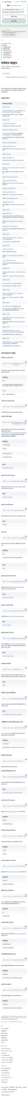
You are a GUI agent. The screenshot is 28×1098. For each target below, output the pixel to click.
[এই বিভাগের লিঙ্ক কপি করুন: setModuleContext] (15, 922)
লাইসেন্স (25, 1087)
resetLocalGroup (7, 249)
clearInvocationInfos (9, 123)
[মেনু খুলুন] (2, 1)
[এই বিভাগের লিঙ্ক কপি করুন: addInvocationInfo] (15, 358)
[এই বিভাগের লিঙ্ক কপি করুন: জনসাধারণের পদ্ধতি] (17, 353)
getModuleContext (7, 202)
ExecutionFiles (11, 188)
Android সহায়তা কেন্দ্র (5, 1068)
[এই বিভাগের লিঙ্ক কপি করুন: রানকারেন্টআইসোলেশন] (17, 771)
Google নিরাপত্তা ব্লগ (5, 1055)
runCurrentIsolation (8, 260)
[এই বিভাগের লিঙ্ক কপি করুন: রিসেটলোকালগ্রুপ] (13, 755)
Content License (19, 1016)
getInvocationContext (9, 180)
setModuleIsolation (8, 330)
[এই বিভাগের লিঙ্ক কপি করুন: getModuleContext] (15, 632)
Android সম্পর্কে (4, 1087)
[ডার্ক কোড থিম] (26, 362)
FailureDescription (12, 129)
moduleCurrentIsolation (9, 226)
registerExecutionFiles (9, 237)
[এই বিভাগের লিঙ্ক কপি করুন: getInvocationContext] (17, 576)
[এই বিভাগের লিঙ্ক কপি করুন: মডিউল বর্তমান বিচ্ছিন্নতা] (17, 693)
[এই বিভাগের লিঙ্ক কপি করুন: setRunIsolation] (13, 984)
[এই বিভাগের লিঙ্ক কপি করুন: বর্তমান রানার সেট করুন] (17, 830)
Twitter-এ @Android (5, 1048)
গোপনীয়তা (4, 1089)
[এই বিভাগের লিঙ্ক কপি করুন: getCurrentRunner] (14, 505)
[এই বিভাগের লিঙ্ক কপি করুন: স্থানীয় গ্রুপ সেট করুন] (15, 890)
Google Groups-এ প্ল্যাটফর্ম (7, 1057)
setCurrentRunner (7, 283)
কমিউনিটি (12, 1087)
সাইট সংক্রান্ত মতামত (12, 1089)
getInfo (5, 167)
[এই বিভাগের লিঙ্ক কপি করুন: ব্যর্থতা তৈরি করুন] (13, 416)
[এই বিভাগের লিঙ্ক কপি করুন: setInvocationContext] (17, 860)
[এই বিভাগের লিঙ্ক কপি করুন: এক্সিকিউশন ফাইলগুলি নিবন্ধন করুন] (24, 722)
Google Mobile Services (6, 1077)
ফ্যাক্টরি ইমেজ (4, 1038)
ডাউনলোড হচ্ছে (4, 1033)
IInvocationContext (12, 177)
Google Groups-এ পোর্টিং (6, 1062)
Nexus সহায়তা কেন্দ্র (5, 1073)
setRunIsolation (7, 342)
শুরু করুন (14, 21)
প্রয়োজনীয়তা (3, 1031)
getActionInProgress (8, 146)
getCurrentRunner (7, 157)
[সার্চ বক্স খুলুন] (15, 2)
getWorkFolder (7, 213)
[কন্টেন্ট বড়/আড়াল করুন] (12, 44)
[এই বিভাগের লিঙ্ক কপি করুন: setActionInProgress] (16, 800)
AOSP (2, 40)
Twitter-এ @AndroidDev (6, 1050)
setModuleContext (7, 317)
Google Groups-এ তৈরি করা (7, 1060)
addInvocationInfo (8, 110)
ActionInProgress (11, 142)
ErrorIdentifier (6, 135)
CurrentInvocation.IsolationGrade (10, 331)
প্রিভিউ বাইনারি (4, 1035)
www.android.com (5, 1075)
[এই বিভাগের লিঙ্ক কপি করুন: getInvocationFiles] (15, 605)
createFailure (6, 133)
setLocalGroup (7, 306)
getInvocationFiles (8, 192)
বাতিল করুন (14, 16)
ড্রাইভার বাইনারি (4, 1040)
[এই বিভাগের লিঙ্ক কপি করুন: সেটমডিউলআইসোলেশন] (17, 954)
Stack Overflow (4, 1079)
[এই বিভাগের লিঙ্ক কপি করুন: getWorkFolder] (12, 663)
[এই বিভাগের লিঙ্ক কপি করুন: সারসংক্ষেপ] (11, 98)
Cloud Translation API (12, 31)
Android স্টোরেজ (4, 1028)
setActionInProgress (8, 272)
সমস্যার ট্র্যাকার (4, 1082)
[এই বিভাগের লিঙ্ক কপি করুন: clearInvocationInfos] (16, 401)
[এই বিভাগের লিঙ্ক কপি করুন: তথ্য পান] (8, 532)
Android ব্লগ (3, 1053)
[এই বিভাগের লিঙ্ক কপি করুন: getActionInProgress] (16, 475)
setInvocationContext (9, 293)
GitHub (2, 1042)
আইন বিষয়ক (18, 1087)
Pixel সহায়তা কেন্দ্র (5, 1070)
